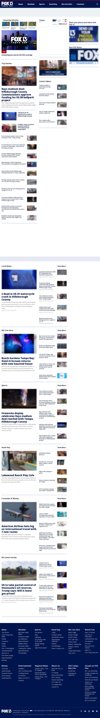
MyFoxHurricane (23, 651)
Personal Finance (7, 673)
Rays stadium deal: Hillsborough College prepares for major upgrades (13, 172)
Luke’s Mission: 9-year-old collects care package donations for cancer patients (47, 366)
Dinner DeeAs (72, 637)
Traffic (54, 632)
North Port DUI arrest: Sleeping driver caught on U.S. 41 (13, 189)
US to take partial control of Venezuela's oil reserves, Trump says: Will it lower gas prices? (19, 589)
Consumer (5, 641)
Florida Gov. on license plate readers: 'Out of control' (46, 463)
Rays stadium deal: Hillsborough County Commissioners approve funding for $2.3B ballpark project (18, 94)
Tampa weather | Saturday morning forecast (44, 86)
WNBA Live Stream (91, 698)
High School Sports (41, 648)
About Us (56, 666)
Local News (7, 266)
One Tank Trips (73, 639)
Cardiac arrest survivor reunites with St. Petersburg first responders (26, 126)
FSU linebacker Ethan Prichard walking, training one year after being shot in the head (47, 403)
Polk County (32, 28)
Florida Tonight (73, 635)
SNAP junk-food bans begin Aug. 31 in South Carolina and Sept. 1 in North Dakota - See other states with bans (46, 536)
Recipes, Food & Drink (73, 647)
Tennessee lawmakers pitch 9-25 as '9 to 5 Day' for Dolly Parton (47, 609)
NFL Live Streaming (91, 671)
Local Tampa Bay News (7, 636)
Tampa (42, 20)
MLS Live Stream (90, 700)
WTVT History (56, 677)
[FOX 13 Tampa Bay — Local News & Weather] (8, 4)
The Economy (6, 676)
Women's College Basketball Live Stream (90, 694)
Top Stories (5, 632)
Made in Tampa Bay (74, 644)
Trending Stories (23, 673)
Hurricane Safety (23, 646)
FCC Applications (57, 684)
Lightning (38, 637)
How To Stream (90, 632)
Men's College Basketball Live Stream (89, 688)
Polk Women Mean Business (44, 454)
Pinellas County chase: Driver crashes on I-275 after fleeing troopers (13, 180)
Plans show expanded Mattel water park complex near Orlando (47, 376)
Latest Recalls (6, 671)
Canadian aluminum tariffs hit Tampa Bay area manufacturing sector (47, 273)
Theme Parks (72, 642)
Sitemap (4, 660)
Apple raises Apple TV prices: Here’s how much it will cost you (47, 575)
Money (5, 666)
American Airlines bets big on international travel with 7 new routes (19, 529)
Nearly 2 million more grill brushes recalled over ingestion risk (47, 524)
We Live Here (7, 330)
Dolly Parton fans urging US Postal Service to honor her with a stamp (47, 505)
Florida (4, 639)
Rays (36, 635)
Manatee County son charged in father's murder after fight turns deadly (12, 217)
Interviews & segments (72, 674)
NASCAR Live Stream (91, 680)
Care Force (71, 653)
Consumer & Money (10, 498)
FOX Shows (21, 676)
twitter (85, 711)
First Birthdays (56, 646)
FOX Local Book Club (25, 671)
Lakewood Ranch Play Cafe (18, 475)
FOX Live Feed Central (89, 647)
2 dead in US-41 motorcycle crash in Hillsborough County (25, 114)
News (4, 629)
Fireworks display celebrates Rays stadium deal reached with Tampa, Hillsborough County (12, 199)
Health (4, 644)
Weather (22, 629)
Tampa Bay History (74, 651)
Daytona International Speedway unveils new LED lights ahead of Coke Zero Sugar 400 (47, 427)
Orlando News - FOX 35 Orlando (41, 669)
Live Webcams (22, 639)
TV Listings (55, 673)
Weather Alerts (23, 644)
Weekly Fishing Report (39, 644)
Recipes (54, 644)
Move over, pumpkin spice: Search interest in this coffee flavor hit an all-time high (47, 548)
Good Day (6, 447)
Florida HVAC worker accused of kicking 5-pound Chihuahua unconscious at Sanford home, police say (13, 208)
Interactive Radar (23, 637)
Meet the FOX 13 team (57, 669)
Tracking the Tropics (24, 648)
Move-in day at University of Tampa (47, 481)
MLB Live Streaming (91, 677)
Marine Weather (23, 641)
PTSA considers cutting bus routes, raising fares (46, 489)
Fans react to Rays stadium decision (47, 103)
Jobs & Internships (57, 675)
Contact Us (55, 687)
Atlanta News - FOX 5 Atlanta (41, 678)
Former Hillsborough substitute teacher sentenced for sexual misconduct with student (11, 155)
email (96, 711)
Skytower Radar (13, 28)
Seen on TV (5, 653)
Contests (21, 680)
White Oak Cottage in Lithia (45, 472)
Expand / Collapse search (97, 4)
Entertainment (24, 666)
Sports (4, 385)
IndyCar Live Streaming (89, 683)
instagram (89, 711)
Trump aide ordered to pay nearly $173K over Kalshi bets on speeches (46, 587)
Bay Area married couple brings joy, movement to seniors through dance (47, 337)
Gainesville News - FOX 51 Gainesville (40, 673)
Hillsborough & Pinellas (23, 28)
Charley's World (56, 635)
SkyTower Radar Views (23, 633)
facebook (81, 711)
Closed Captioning (57, 680)
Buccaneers (38, 632)
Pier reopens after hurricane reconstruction (47, 121)
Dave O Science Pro (58, 648)
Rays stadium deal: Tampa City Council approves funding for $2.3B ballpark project (47, 438)
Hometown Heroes (58, 637)
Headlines (21, 669)
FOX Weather (22, 653)
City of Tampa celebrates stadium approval (47, 112)
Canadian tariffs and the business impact (46, 94)
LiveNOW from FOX (91, 639)
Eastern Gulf (5, 28)
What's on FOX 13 (24, 678)
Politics (4, 646)
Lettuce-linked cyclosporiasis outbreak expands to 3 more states (46, 515)
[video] (62, 87)
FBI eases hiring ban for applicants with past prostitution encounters (46, 598)
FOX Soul (88, 644)
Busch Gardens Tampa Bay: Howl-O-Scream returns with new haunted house (18, 360)
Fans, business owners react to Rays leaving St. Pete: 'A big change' (13, 136)
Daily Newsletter (7, 658)
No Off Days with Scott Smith (40, 640)
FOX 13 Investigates (8, 648)
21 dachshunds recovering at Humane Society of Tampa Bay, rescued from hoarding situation (13, 146)
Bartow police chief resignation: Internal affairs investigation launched (13, 163)
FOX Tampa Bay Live (91, 652)
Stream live (71, 671)
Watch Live (90, 629)
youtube (93, 711)
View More (62, 266)
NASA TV (88, 650)
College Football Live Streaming (91, 674)
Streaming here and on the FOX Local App (17, 55)
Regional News (41, 666)
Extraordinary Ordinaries (56, 640)
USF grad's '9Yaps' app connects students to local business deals (47, 355)
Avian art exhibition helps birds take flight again (47, 346)
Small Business (6, 678)
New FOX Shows (75, 47)
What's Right (72, 632)
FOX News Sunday (7, 655)
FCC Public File (56, 682)
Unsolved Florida (7, 651)
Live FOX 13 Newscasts (88, 636)
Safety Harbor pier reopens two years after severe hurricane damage (47, 308)
